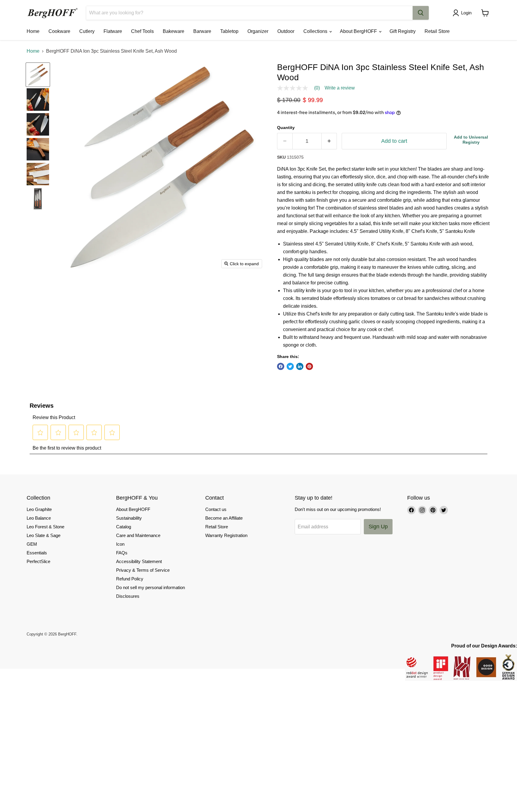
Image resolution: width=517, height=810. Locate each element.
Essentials (37, 552)
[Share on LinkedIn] (299, 366)
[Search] (421, 13)
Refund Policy (129, 578)
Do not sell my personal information (150, 587)
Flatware (113, 31)
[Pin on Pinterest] (309, 366)
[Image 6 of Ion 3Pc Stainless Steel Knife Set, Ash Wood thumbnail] (38, 199)
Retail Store (437, 31)
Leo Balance (39, 518)
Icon (120, 544)
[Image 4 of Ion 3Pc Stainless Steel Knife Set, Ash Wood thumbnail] (38, 149)
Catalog (123, 526)
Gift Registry (403, 31)
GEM (32, 544)
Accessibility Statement (139, 561)
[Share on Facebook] (280, 366)
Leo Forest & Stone (45, 526)
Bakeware (173, 31)
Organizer (257, 31)
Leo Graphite (39, 509)
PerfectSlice (38, 561)
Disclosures (127, 596)
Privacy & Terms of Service (143, 570)
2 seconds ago (471, 140)
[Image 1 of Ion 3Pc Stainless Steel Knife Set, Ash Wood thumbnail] (38, 75)
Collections (316, 31)
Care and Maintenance (138, 535)
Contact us (215, 509)
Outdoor (285, 31)
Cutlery (87, 31)
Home (33, 31)
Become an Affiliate (224, 518)
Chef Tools (142, 31)
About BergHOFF (359, 31)
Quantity (286, 127)
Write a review (340, 88)
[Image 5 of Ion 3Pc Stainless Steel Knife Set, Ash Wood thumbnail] (38, 174)
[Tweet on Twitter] (290, 366)
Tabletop (229, 31)
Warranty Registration (226, 535)
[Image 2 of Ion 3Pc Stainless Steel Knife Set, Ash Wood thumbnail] (38, 99)
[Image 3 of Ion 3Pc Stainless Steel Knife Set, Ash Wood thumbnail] (38, 124)
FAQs (121, 552)
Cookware (59, 31)
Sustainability (129, 518)
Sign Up (378, 527)
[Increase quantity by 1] (329, 141)
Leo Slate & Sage (43, 535)
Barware (202, 31)
